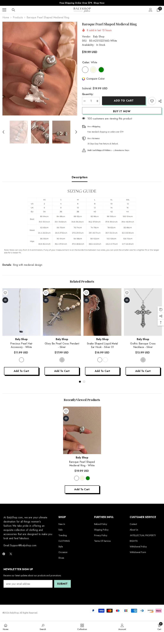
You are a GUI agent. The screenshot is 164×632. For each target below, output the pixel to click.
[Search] (13, 10)
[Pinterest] (3, 554)
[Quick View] (5, 300)
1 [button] (80, 382)
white (21, 359)
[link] (42, 626)
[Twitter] (10, 554)
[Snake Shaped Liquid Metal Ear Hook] (102, 312)
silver (62, 359)
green (87, 478)
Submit (62, 584)
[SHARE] (159, 101)
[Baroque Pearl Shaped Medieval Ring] (82, 430)
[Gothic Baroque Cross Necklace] (143, 312)
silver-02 (105, 359)
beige (82, 478)
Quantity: (88, 94)
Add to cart (124, 100)
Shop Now (99, 2)
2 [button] (84, 382)
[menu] (4, 10)
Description (79, 177)
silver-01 (99, 359)
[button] (3, 132)
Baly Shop (98, 36)
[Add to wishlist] (152, 101)
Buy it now (122, 111)
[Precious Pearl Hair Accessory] (21, 312)
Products (18, 17)
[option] (39, 68)
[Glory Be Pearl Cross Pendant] (62, 312)
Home (5, 17)
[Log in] (150, 10)
